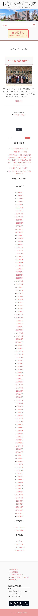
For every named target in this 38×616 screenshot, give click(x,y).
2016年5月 (19, 397)
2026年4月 (19, 204)
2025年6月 (19, 229)
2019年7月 (19, 321)
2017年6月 (19, 369)
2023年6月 (19, 287)
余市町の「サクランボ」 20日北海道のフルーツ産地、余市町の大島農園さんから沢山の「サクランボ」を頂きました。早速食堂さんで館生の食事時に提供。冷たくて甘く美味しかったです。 (19, 160)
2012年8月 (19, 473)
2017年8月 (19, 363)
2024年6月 (19, 265)
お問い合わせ (14, 569)
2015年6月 (19, 406)
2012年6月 (19, 476)
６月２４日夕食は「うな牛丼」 (20, 168)
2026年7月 (19, 195)
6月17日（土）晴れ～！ (19, 61)
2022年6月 (19, 293)
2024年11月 (20, 250)
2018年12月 (20, 333)
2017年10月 (20, 357)
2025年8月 (19, 223)
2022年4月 (19, 296)
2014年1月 (19, 443)
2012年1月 (19, 492)
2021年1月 (19, 311)
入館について (19, 530)
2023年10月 (20, 284)
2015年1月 (19, 415)
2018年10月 (20, 336)
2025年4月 (19, 235)
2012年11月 (20, 467)
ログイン (19, 541)
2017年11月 (20, 354)
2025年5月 (19, 232)
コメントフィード (20, 547)
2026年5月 (19, 201)
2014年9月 (19, 424)
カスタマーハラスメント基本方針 (19, 577)
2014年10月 (20, 421)
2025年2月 (19, 241)
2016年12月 (20, 385)
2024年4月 (19, 272)
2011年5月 (19, 507)
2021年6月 (19, 302)
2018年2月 (19, 348)
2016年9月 (19, 391)
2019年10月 (20, 317)
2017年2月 (19, 379)
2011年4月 (19, 510)
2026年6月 (19, 198)
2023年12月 (20, 281)
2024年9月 (19, 256)
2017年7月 (19, 366)
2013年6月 (19, 452)
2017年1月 (19, 382)
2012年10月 (20, 470)
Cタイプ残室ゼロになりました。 (20, 148)
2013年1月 (19, 461)
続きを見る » (19, 101)
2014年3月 (19, 437)
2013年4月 (19, 458)
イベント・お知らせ (20, 115)
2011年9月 (19, 501)
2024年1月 (19, 278)
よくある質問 (14, 572)
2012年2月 (19, 488)
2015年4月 (19, 409)
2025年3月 (19, 238)
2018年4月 (19, 345)
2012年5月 (19, 479)
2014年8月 (19, 427)
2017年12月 (20, 351)
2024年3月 (19, 275)
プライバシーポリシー (16, 574)
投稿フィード (19, 544)
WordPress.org (19, 550)
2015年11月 (20, 400)
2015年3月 (19, 412)
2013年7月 (19, 449)
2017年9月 (19, 360)
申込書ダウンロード (15, 579)
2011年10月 (20, 498)
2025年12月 (20, 214)
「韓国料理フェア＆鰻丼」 (19, 152)
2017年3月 (19, 375)
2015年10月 (20, 403)
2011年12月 (20, 495)
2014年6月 (19, 430)
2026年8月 (19, 192)
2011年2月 (19, 516)
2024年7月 (19, 262)
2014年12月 (20, 418)
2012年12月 (20, 464)
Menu (5, 25)
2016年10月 (20, 388)
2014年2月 (19, 440)
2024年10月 (20, 253)
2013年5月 (19, 455)
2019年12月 (20, 314)
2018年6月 (19, 342)
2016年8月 (19, 394)
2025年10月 (20, 217)
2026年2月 (19, 211)
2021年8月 (19, 299)
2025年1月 (19, 244)
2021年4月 (19, 305)
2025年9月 (19, 220)
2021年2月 (19, 308)
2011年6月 (19, 504)
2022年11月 (20, 290)
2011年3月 (19, 513)
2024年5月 (19, 269)
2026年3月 (19, 207)
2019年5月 (19, 324)
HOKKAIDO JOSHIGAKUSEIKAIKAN (19, 7)
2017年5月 (19, 372)
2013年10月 (20, 446)
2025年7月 (19, 226)
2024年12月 (20, 247)
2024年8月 (19, 259)
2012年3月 (19, 485)
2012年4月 (19, 482)
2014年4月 (19, 433)
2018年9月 (19, 339)
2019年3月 (19, 330)
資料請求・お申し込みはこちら (18, 33)
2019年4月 (19, 327)
